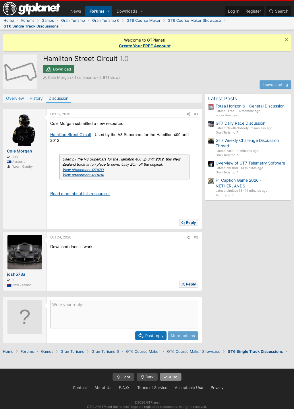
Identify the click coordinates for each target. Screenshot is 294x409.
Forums (97, 11)
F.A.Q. (124, 387)
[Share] (188, 114)
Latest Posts (222, 98)
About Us (102, 387)
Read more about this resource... (80, 193)
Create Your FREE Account (145, 45)
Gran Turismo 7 (227, 132)
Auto (172, 377)
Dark (149, 377)
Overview (15, 98)
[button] (108, 11)
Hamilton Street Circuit (70, 134)
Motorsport (224, 195)
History (36, 98)
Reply (191, 222)
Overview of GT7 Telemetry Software (250, 163)
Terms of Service (152, 387)
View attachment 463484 (83, 174)
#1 (196, 114)
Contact (80, 387)
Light (125, 377)
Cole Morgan (59, 77)
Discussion (58, 98)
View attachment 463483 (83, 169)
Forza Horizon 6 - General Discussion (250, 105)
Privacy (217, 387)
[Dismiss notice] (285, 40)
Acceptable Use (189, 387)
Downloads (127, 11)
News (75, 11)
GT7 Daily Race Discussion (240, 123)
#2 (196, 237)
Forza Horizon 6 (227, 115)
